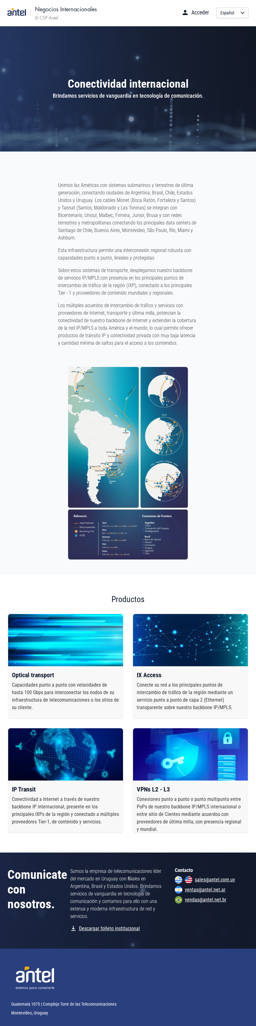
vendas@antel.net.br (205, 900)
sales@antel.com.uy (215, 880)
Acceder (200, 12)
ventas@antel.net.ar (205, 890)
